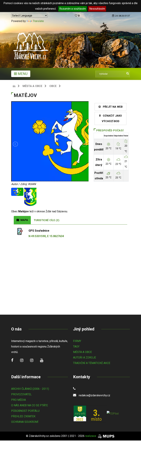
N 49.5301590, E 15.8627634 (46, 236)
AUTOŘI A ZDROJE (84, 357)
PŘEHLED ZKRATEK (23, 416)
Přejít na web (112, 106)
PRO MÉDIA (18, 399)
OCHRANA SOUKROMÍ (24, 421)
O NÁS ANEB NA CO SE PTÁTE (29, 405)
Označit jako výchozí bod (111, 118)
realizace (91, 436)
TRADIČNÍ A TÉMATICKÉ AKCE (91, 363)
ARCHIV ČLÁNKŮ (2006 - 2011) (30, 388)
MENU (22, 74)
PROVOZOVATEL (21, 394)
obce (53, 86)
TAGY (76, 346)
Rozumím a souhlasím (72, 8)
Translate (38, 21)
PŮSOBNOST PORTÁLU (25, 410)
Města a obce (32, 86)
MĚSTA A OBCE (82, 352)
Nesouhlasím (97, 8)
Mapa (23, 220)
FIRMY (77, 341)
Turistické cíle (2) (46, 220)
